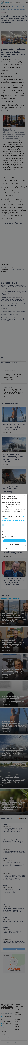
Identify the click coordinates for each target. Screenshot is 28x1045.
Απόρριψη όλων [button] (14, 544)
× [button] (24, 496)
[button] (14, 521)
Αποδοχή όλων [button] (14, 541)
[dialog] (14, 522)
